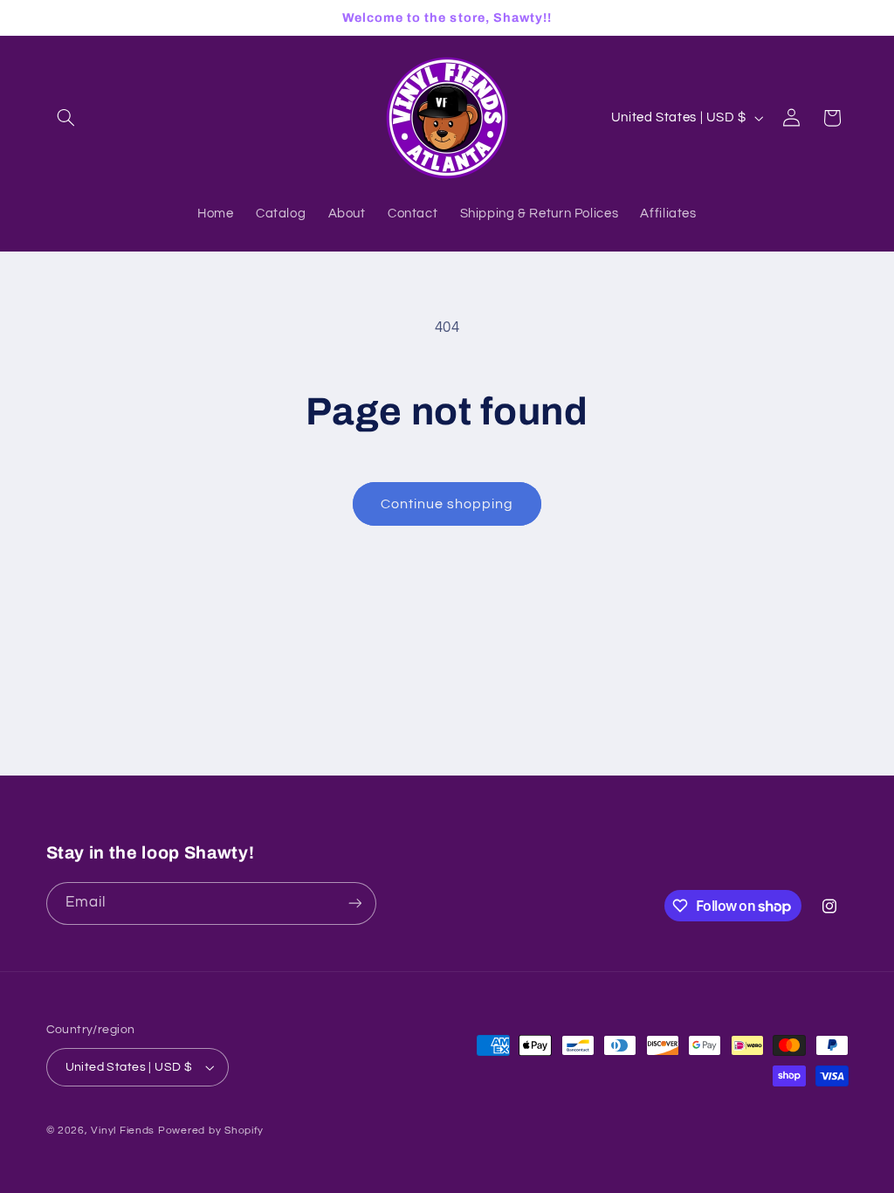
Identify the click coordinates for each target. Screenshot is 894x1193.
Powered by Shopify (211, 1130)
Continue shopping (447, 504)
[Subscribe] (354, 903)
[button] (66, 118)
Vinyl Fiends (123, 1130)
